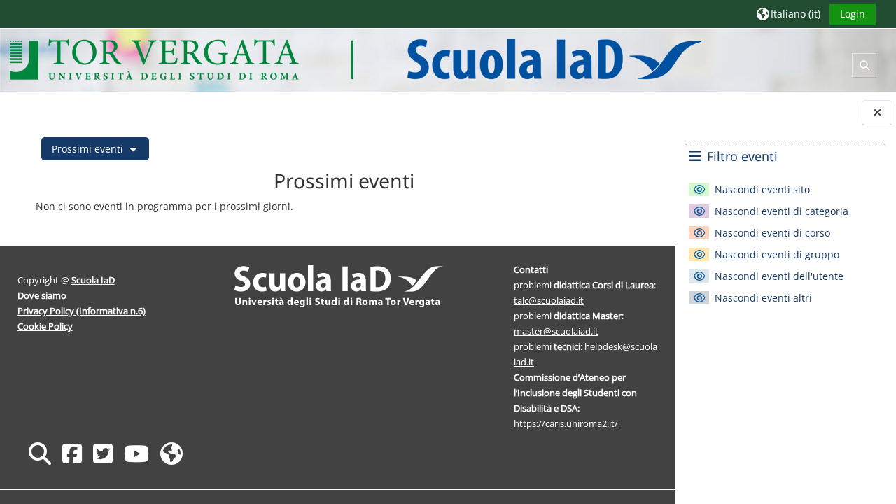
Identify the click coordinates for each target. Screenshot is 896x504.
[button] (788, 13)
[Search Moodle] (40, 453)
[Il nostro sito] (171, 453)
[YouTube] (136, 453)
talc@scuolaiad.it (549, 300)
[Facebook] (72, 453)
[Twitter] (103, 453)
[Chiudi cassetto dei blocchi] (877, 112)
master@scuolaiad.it (556, 331)
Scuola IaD (93, 280)
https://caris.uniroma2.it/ (566, 423)
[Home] (355, 59)
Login (852, 13)
